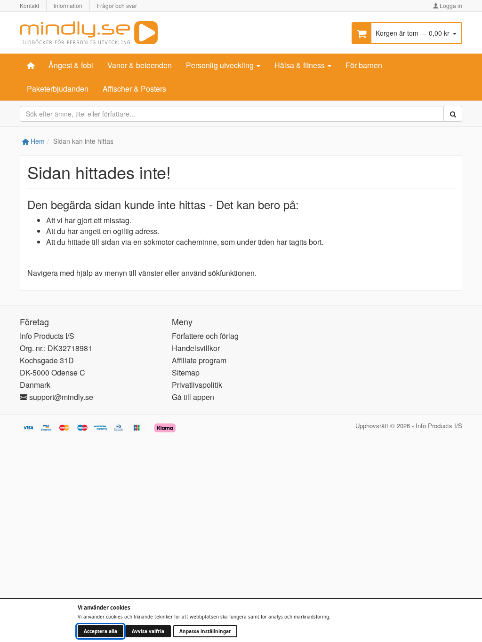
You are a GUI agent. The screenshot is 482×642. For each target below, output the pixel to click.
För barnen (363, 65)
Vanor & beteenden (139, 65)
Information (68, 5)
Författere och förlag (205, 335)
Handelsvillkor (196, 348)
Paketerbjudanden (57, 88)
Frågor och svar (117, 5)
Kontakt (29, 5)
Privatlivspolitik (197, 384)
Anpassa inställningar (205, 631)
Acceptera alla (100, 631)
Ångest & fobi (70, 65)
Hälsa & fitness (300, 65)
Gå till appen (193, 396)
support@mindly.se (60, 396)
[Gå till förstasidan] (89, 31)
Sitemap (186, 372)
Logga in (450, 5)
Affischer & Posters (134, 88)
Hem (37, 141)
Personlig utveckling (221, 65)
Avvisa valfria (148, 631)
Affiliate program (199, 360)
